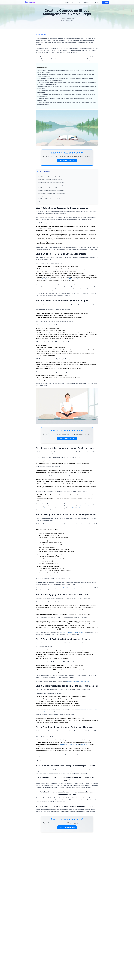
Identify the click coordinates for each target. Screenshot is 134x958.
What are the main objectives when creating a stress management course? (66, 766)
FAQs (39, 201)
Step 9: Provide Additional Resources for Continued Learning (52, 198)
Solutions (86, 2)
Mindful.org (84, 744)
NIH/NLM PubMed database (79, 508)
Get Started (105, 2)
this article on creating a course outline (73, 588)
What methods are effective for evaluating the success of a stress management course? (67, 793)
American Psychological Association (69, 744)
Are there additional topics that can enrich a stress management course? (65, 806)
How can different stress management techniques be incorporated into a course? (67, 778)
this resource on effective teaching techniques (72, 632)
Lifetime (97, 2)
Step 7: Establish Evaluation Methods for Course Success (51, 193)
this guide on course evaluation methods (78, 681)
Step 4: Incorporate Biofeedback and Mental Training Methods (53, 185)
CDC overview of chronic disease (77, 279)
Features (66, 2)
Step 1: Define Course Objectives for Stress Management (51, 176)
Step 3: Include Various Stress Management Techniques (51, 182)
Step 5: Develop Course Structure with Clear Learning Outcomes (53, 187)
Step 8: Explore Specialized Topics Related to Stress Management (54, 196)
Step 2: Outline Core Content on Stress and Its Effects (50, 179)
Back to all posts (42, 34)
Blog (92, 2)
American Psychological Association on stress (51, 279)
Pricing (72, 2)
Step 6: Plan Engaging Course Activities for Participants (51, 190)
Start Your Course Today (67, 160)
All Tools (79, 2)
